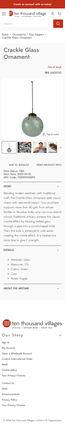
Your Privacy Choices (13, 375)
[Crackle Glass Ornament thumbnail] (24, 147)
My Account (8, 347)
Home (5, 34)
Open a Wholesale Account (17, 353)
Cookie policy (9, 370)
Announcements (11, 394)
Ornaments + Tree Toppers (28, 34)
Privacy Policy (9, 399)
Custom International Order (17, 358)
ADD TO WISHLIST (19, 164)
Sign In (6, 342)
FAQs (4, 388)
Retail (5, 364)
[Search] (58, 24)
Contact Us (8, 383)
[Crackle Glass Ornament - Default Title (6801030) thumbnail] (9, 147)
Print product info (48, 164)
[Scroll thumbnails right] (60, 147)
